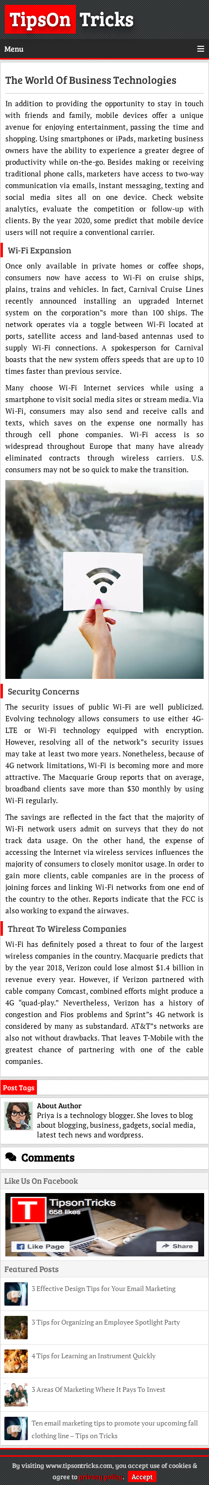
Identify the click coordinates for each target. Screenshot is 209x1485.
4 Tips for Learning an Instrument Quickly (94, 1355)
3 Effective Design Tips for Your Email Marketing (104, 1288)
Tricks (72, 18)
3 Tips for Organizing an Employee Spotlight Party (106, 1322)
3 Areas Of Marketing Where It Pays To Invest (98, 1389)
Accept (142, 1476)
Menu (13, 48)
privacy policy (100, 1476)
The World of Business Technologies (90, 79)
